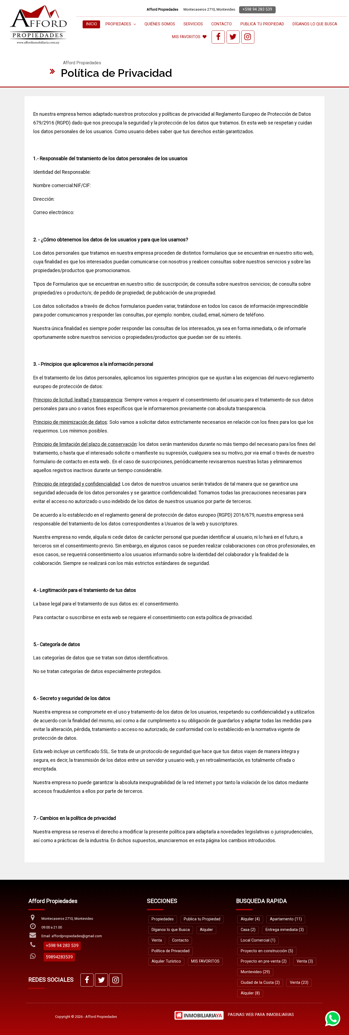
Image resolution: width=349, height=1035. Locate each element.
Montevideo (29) (255, 972)
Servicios (193, 24)
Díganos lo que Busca (315, 24)
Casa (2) (248, 929)
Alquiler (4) (250, 919)
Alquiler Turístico (166, 961)
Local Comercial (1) (258, 940)
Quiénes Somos (160, 24)
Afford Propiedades (82, 62)
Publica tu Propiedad (262, 24)
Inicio (91, 24)
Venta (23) (299, 982)
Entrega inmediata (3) (285, 929)
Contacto (221, 24)
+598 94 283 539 (257, 9)
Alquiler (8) (250, 993)
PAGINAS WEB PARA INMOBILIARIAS (261, 1014)
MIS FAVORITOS (186, 37)
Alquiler (206, 929)
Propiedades (163, 919)
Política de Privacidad (170, 951)
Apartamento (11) (286, 919)
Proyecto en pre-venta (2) (264, 961)
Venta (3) (305, 961)
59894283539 (59, 957)
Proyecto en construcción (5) (267, 951)
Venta (157, 940)
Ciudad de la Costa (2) (260, 982)
